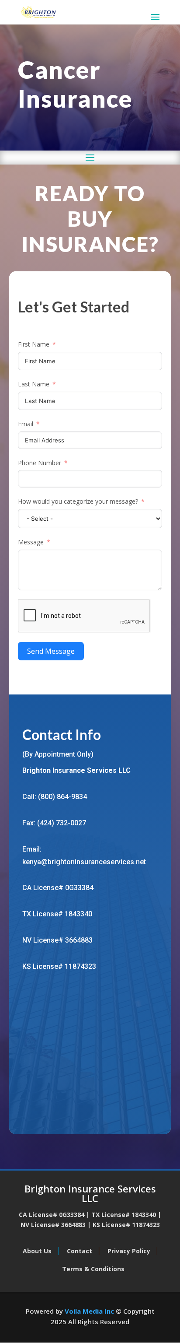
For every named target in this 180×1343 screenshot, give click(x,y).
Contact (79, 1251)
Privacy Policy (128, 1251)
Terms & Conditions (93, 1269)
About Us (37, 1251)
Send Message (51, 651)
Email (25, 424)
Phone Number (39, 463)
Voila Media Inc (89, 1311)
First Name (33, 344)
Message (31, 542)
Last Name (33, 384)
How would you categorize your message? (78, 501)
